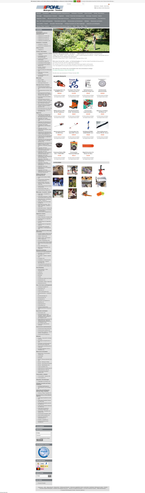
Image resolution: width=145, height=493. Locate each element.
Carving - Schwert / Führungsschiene (42, 68)
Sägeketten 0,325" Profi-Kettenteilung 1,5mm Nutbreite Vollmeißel (44, 163)
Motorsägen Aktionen (43, 82)
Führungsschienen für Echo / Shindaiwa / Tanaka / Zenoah (45, 100)
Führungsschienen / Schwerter (50, 16)
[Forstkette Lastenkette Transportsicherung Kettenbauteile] (88, 170)
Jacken (39, 276)
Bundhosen (40, 273)
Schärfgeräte (41, 215)
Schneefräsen (46, 13)
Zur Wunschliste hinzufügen (59, 95)
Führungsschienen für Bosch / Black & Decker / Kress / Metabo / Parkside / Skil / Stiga (45, 94)
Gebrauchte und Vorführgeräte (93, 23)
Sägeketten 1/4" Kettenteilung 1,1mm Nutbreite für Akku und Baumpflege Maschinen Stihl (45, 115)
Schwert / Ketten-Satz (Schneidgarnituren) (75, 16)
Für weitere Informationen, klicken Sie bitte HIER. (63, 70)
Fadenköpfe (40, 356)
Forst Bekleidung (101, 18)
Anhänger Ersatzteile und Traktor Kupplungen (75, 23)
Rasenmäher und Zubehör (60, 21)
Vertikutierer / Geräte (43, 44)
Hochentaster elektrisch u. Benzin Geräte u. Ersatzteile (45, 332)
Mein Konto (106, 6)
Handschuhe (41, 280)
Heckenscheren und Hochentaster (75, 21)
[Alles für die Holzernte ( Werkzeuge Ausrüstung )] (88, 182)
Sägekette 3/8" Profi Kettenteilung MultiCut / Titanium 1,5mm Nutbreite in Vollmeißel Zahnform (45, 145)
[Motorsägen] (59, 193)
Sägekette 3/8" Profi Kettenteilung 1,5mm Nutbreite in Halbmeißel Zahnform (45, 136)
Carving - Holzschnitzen (99, 13)
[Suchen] (83, 4)
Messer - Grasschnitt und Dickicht (45, 363)
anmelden (39, 439)
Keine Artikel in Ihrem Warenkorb (102, 8)
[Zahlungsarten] (38, 464)
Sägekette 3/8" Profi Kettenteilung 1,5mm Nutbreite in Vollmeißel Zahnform (45, 140)
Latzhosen (40, 272)
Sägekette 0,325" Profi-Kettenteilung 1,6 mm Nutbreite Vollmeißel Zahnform (44, 171)
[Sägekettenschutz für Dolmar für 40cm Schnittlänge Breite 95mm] (88, 145)
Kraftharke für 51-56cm (43, 39)
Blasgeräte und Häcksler (44, 300)
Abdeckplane (41, 288)
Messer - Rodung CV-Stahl (43, 361)
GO (49, 475)
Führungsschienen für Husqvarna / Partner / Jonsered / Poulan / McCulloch (45, 105)
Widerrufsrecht (50, 487)
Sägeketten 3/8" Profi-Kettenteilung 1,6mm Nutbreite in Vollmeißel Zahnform (45, 152)
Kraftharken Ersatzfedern (44, 40)
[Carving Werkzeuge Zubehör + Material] (59, 170)
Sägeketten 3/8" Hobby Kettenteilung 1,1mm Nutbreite (44, 119)
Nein (79, 1)
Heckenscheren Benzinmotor (44, 328)
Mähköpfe (40, 357)
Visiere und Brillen (43, 366)
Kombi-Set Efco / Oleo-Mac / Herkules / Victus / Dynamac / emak (44, 183)
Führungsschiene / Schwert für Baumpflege (44, 110)
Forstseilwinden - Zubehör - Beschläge (43, 262)
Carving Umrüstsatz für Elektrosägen (42, 59)
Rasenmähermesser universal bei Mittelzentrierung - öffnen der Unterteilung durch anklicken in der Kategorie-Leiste (45, 321)
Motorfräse (41, 302)
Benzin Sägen (41, 79)
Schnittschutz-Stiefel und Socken (45, 278)
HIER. (78, 73)
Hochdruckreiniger (42, 295)
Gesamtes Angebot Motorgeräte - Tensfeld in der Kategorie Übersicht (54, 488)
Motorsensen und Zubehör (96, 21)
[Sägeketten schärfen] (59, 182)
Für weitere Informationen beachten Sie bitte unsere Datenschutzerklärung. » (97, 1)
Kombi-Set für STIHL (43, 188)
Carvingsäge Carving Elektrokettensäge (42, 56)
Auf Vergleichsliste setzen (59, 96)
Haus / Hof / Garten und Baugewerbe (45, 21)
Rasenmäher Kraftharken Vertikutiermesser (60, 13)
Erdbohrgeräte (41, 303)
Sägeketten (61, 16)
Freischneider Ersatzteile (44, 413)
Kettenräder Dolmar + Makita (45, 208)
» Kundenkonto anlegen (45, 438)
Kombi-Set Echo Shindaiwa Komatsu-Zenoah (43, 180)
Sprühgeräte (41, 299)
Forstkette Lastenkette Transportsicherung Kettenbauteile (83, 18)
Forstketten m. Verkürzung (44, 259)
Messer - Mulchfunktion (43, 365)
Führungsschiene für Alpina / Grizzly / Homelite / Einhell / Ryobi (45, 87)
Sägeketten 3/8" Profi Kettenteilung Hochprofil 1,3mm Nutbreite (44, 129)
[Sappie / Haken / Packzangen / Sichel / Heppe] (73, 182)
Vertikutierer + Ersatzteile (77, 13)
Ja (74, 1)
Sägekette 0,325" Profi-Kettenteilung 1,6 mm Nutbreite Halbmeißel (44, 167)
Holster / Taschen (42, 236)
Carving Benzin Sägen (43, 61)
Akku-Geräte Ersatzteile (44, 415)
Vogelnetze (41, 290)
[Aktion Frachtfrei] (102, 193)
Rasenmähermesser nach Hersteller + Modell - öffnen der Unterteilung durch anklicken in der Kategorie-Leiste (44, 316)
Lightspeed (82, 490)
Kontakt (101, 6)
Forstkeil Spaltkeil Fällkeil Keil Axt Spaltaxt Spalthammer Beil (45, 234)
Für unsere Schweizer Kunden (89, 488)
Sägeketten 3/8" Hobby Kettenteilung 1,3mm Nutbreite (44, 125)
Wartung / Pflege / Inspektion (43, 26)
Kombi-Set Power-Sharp (44, 190)
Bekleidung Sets (42, 283)
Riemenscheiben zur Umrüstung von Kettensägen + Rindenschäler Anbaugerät (44, 210)
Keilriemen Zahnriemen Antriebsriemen (43, 417)
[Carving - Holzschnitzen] (102, 182)
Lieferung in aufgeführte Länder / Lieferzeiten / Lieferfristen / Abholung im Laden (86, 487)
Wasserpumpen (42, 297)
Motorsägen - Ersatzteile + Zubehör (94, 16)
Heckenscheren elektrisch (44, 330)
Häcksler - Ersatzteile (43, 419)
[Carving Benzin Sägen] (88, 193)
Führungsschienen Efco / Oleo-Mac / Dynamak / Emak (44, 102)
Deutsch (108, 4)
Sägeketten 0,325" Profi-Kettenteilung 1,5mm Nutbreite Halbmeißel (44, 160)
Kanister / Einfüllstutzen (44, 240)
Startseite (39, 13)
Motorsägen (39, 16)
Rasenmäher (41, 312)
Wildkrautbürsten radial (43, 369)
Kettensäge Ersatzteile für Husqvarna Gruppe (43, 409)
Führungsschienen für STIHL (45, 108)
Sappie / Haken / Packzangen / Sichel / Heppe (44, 238)
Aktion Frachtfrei (88, 13)
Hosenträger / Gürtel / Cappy (45, 281)
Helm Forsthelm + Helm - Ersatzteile (43, 270)
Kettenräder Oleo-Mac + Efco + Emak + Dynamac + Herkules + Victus (44, 205)
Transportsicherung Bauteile (44, 264)
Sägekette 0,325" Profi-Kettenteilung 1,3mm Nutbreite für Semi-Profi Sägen (45, 156)
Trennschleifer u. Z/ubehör (42, 23)
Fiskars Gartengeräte (43, 291)
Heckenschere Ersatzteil (43, 334)
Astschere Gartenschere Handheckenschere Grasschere (44, 308)
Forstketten (41, 258)
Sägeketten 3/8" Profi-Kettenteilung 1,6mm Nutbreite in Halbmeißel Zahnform (45, 149)
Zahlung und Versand (64, 487)
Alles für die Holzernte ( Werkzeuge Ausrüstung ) (58, 18)
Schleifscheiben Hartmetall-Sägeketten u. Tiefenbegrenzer (44, 227)
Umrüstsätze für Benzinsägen (44, 62)
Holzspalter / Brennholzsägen (56, 23)
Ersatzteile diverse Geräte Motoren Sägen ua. (61, 26)
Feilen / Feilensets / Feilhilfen (45, 217)
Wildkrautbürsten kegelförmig (45, 368)
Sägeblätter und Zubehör (44, 381)
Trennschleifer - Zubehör (44, 376)
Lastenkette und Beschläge (44, 265)
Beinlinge (40, 275)
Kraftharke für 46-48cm (43, 37)
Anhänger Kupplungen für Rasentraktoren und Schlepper (44, 387)
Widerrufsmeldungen (101, 488)
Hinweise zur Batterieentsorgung (75, 488)
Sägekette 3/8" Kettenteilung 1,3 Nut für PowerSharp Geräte (44, 123)
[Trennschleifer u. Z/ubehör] (73, 170)
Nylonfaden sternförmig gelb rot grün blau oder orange (44, 344)
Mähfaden (87, 21)
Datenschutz (56, 487)
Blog (74, 26)
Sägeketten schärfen (41, 18)
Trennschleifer (41, 377)
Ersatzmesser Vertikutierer (44, 45)
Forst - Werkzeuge (42, 245)
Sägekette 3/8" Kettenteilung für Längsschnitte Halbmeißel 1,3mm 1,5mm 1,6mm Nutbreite (45, 133)
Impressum (96, 6)
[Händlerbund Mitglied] (44, 457)
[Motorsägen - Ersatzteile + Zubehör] (73, 193)
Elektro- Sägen (42, 81)
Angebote (40, 49)
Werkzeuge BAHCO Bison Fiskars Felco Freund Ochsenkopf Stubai (45, 243)
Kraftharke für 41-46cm (43, 35)
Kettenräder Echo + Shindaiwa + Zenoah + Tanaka (44, 200)
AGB (45, 487)
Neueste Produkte (41, 483)
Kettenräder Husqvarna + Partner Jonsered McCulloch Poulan (45, 197)
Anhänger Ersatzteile (43, 286)
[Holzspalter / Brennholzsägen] (102, 170)
